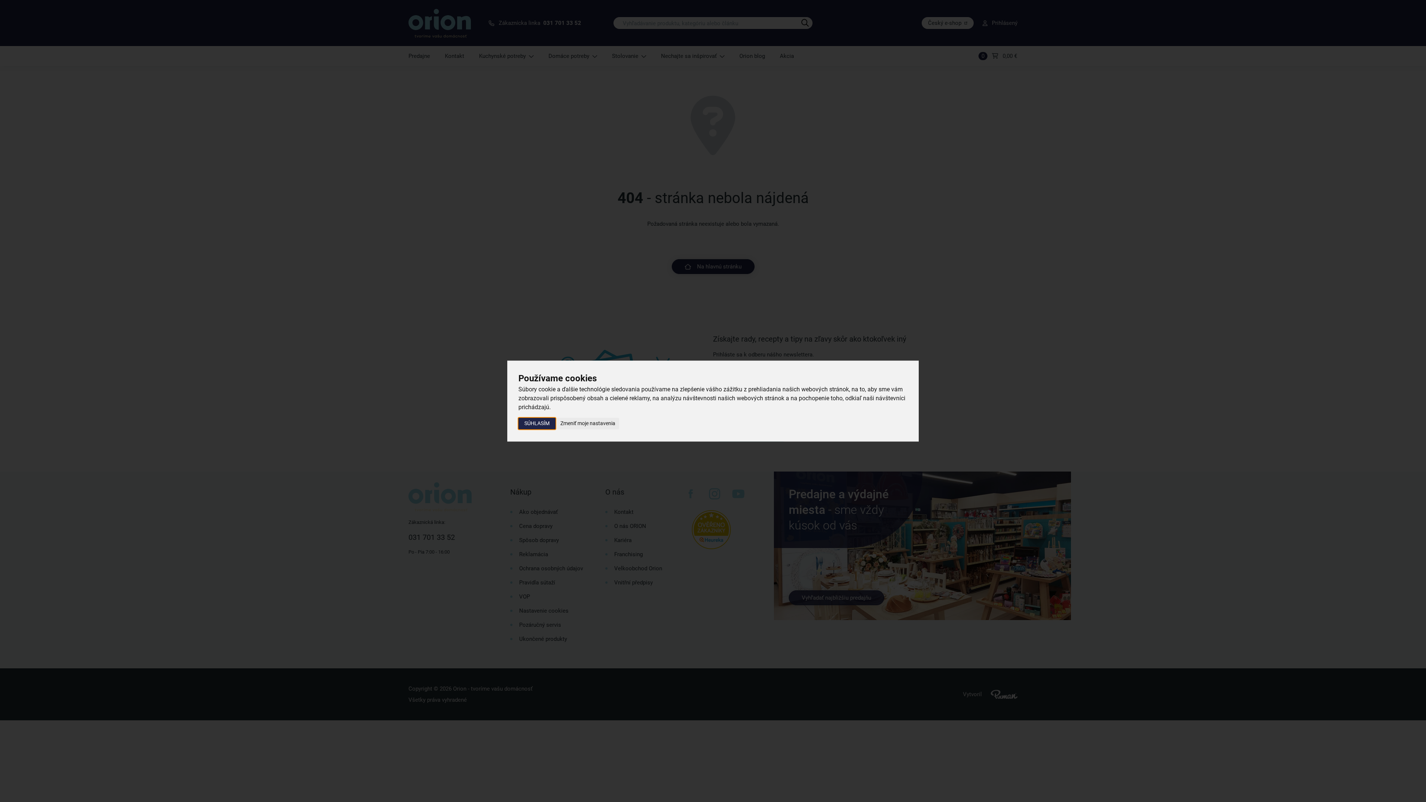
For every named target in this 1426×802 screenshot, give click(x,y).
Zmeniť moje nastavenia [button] (587, 423)
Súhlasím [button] (537, 423)
